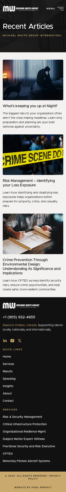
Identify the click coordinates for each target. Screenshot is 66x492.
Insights (8, 386)
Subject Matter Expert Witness (24, 438)
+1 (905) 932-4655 (19, 317)
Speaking (9, 378)
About (7, 393)
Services (8, 364)
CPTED (8, 453)
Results (8, 371)
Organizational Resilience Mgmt (24, 431)
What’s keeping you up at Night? (30, 106)
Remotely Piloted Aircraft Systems (26, 461)
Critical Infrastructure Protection (25, 424)
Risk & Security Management (22, 416)
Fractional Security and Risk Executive (29, 446)
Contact (8, 400)
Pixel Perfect (42, 487)
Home (7, 356)
